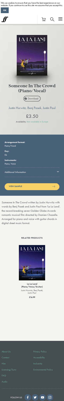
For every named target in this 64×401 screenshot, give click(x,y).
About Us (6, 351)
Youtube (42, 397)
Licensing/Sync (9, 369)
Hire (4, 363)
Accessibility (39, 357)
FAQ (4, 375)
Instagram (50, 397)
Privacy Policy (40, 351)
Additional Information (15, 172)
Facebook (27, 397)
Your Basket (44, 19)
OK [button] (4, 10)
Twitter (35, 397)
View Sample (15, 186)
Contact (5, 357)
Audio (4, 381)
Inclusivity (37, 363)
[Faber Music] (5, 19)
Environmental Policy (43, 369)
